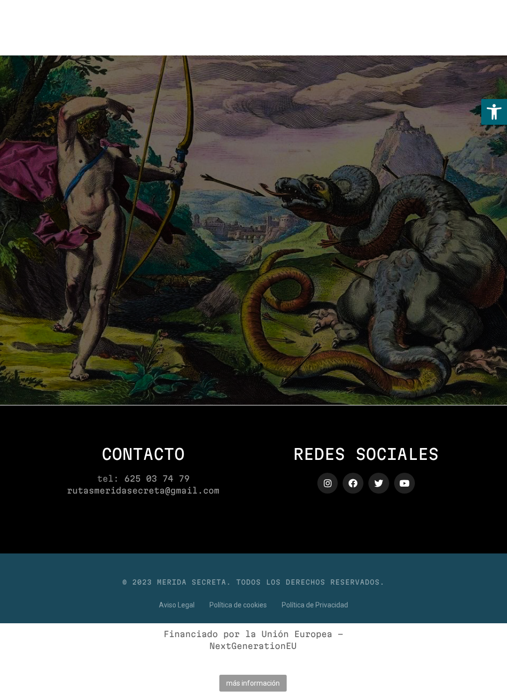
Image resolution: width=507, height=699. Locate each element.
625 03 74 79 (157, 478)
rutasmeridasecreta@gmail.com (143, 490)
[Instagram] (327, 483)
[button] (494, 112)
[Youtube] (404, 483)
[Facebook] (353, 483)
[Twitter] (378, 483)
